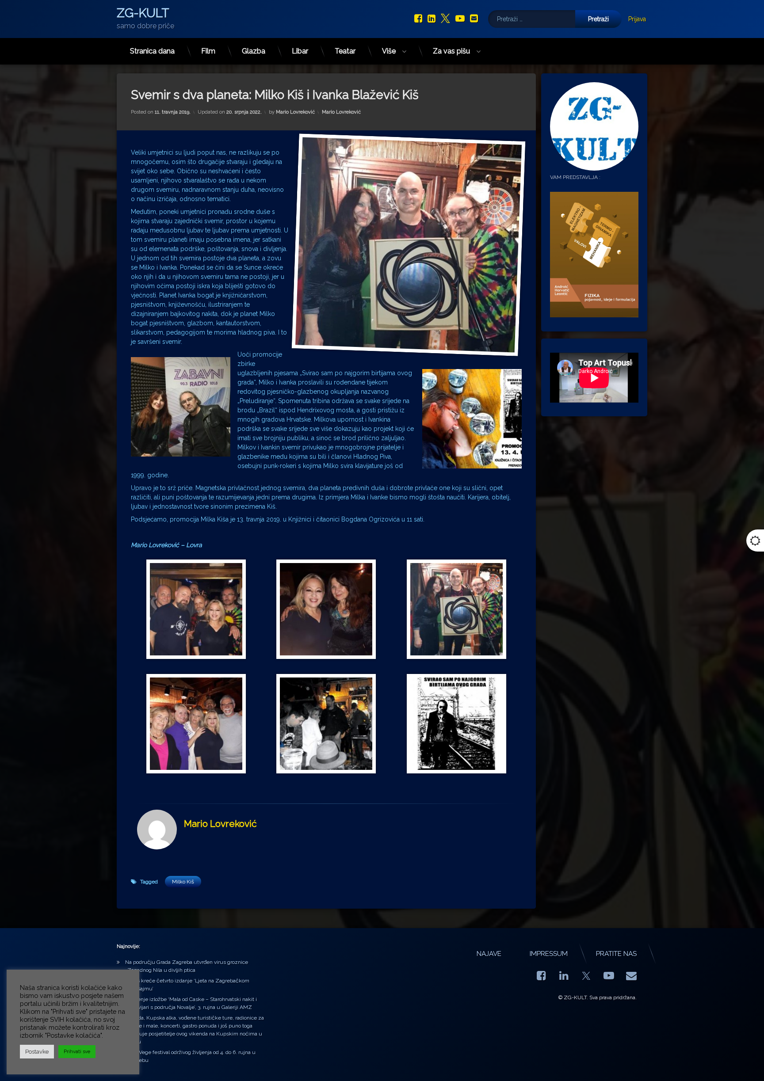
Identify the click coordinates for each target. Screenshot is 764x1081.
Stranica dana (152, 51)
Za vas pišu (451, 51)
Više (389, 51)
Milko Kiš (183, 882)
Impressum (549, 954)
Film (208, 51)
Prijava (637, 19)
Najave (489, 954)
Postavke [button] (37, 1051)
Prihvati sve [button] (77, 1051)
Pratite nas (616, 954)
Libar (300, 51)
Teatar (345, 51)
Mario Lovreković (295, 112)
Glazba (253, 51)
